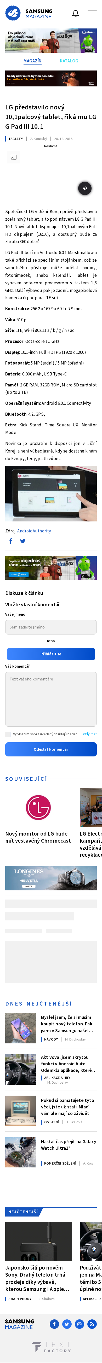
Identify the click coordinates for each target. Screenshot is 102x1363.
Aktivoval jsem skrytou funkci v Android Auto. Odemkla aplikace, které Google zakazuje (66, 1063)
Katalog (69, 61)
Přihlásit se (51, 654)
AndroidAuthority (34, 531)
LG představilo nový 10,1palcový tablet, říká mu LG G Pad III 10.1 (51, 116)
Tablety (15, 139)
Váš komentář (17, 666)
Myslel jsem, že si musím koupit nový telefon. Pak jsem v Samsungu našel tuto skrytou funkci (66, 1023)
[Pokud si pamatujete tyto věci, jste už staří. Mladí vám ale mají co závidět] (20, 1111)
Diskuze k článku (24, 593)
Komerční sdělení (60, 1163)
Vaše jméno (15, 614)
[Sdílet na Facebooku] (10, 542)
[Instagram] (79, 1324)
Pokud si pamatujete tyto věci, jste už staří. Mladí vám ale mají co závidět (67, 1106)
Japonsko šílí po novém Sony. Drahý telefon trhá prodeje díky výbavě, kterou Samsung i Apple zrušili (35, 1278)
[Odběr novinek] (75, 14)
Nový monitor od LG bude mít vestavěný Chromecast (38, 837)
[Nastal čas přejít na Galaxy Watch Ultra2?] (20, 1152)
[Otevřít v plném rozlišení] (51, 495)
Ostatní (51, 1122)
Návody (51, 1039)
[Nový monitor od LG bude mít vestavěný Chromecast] (38, 807)
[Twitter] (67, 1324)
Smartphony (19, 1299)
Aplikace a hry (57, 1078)
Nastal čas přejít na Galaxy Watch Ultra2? (68, 1145)
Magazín (33, 61)
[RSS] (92, 1324)
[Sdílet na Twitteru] (22, 542)
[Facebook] (54, 1324)
